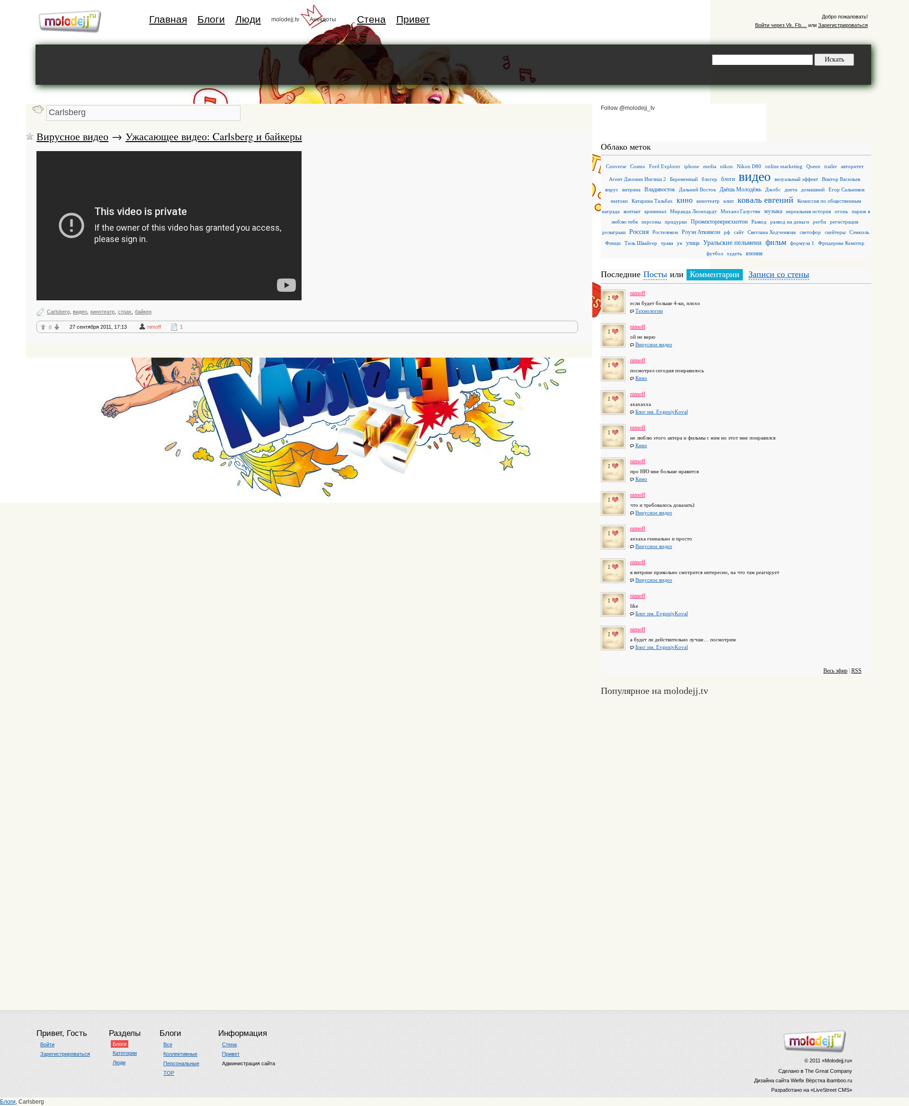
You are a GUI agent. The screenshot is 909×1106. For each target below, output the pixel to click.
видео (80, 312)
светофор (810, 232)
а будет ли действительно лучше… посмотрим (683, 639)
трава (667, 243)
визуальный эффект (796, 179)
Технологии (649, 311)
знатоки (619, 201)
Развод (758, 222)
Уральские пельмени (732, 242)
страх (125, 312)
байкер (143, 312)
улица (692, 243)
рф (727, 232)
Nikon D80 (749, 166)
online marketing (783, 166)
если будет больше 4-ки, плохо (665, 303)
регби (819, 222)
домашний (813, 189)
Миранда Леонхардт (693, 211)
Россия (639, 231)
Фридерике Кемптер (841, 243)
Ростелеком (665, 232)
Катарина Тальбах (652, 201)
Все (167, 1044)
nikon (726, 166)
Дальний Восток (697, 189)
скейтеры (835, 232)
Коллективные (180, 1054)
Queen (813, 166)
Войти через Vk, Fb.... (781, 25)
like (634, 606)
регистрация (844, 222)
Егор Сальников (846, 189)
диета (790, 189)
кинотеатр (102, 312)
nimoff (154, 327)
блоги (728, 179)
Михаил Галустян (740, 211)
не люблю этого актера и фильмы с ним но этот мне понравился (702, 438)
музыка (773, 211)
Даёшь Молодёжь (740, 189)
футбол (714, 253)
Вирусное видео (72, 136)
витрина (631, 189)
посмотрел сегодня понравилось (667, 370)
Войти (47, 1044)
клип (728, 201)
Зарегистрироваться (843, 25)
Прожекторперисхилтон (719, 221)
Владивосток (659, 189)
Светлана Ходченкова (772, 232)
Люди (248, 19)
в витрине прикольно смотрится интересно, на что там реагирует (704, 572)
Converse (616, 166)
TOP (168, 1073)
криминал (655, 211)
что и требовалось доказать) (662, 505)
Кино (641, 378)
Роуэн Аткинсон (701, 232)
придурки (676, 222)
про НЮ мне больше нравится (664, 471)
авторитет (852, 166)
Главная (168, 19)
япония (754, 253)
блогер (709, 179)
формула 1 (802, 243)
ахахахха (640, 404)
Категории (125, 1053)
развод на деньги (789, 222)
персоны (651, 222)
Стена (371, 19)
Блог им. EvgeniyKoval (661, 411)
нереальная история (808, 211)
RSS (856, 670)
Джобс (773, 189)
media (709, 166)
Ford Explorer (664, 166)
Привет (413, 19)
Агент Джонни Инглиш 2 (637, 179)
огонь (841, 211)
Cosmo (637, 166)
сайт (739, 232)
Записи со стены (779, 274)
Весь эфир (835, 670)
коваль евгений (765, 200)
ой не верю (642, 337)
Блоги (211, 19)
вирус (611, 189)
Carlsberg (58, 312)
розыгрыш (613, 232)
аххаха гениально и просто (661, 538)
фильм (776, 242)
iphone (691, 166)
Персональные (181, 1063)
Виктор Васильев (841, 179)
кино (685, 200)
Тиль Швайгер (640, 243)
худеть (734, 253)
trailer (830, 166)
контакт (632, 211)
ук (679, 243)
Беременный (684, 179)
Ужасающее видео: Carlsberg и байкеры (213, 136)
